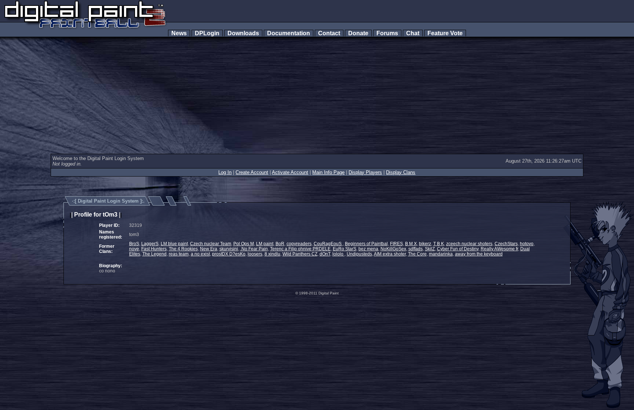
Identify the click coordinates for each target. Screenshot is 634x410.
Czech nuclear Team (210, 243)
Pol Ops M (243, 243)
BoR (280, 243)
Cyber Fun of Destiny (457, 248)
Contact (329, 33)
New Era (208, 248)
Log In (225, 172)
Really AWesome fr (499, 248)
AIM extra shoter (390, 254)
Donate (358, 33)
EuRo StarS (344, 248)
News (179, 33)
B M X (411, 243)
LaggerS (149, 243)
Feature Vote (445, 33)
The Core (417, 254)
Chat (412, 33)
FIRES (396, 243)
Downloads (243, 33)
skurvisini (228, 248)
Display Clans (400, 172)
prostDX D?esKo (228, 254)
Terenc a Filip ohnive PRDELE (300, 248)
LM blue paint (174, 243)
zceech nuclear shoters (469, 243)
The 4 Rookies (183, 248)
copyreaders (299, 243)
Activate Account (290, 172)
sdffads (415, 248)
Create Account (252, 172)
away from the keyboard (479, 254)
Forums (387, 33)
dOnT (325, 254)
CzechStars (506, 243)
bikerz (425, 243)
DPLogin (207, 33)
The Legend (154, 254)
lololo (338, 254)
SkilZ (430, 248)
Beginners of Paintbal (366, 243)
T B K (438, 243)
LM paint (264, 243)
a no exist (200, 254)
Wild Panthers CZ (300, 254)
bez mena (368, 248)
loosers (255, 254)
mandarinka (441, 254)
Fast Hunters (154, 248)
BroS (134, 243)
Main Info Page (328, 172)
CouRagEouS (328, 243)
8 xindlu (272, 254)
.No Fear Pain (254, 248)
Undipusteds (359, 254)
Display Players (365, 172)
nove (134, 248)
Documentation (288, 33)
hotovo (526, 243)
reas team (179, 254)
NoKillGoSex (393, 248)
